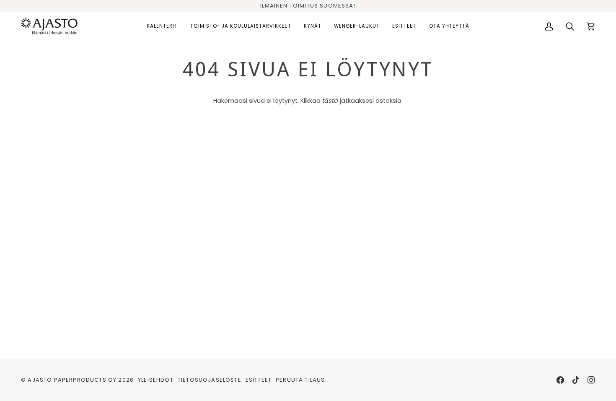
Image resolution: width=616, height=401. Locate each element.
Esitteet (259, 380)
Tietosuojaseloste (209, 380)
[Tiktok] (575, 380)
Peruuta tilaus (300, 380)
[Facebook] (560, 380)
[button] (162, 26)
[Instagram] (591, 380)
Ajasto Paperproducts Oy (72, 380)
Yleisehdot (155, 380)
